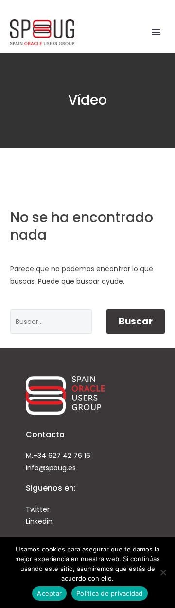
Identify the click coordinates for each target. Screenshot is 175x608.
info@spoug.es (51, 468)
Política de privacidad (109, 593)
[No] (163, 572)
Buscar (136, 321)
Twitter (38, 509)
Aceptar (49, 593)
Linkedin (39, 521)
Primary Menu (156, 32)
